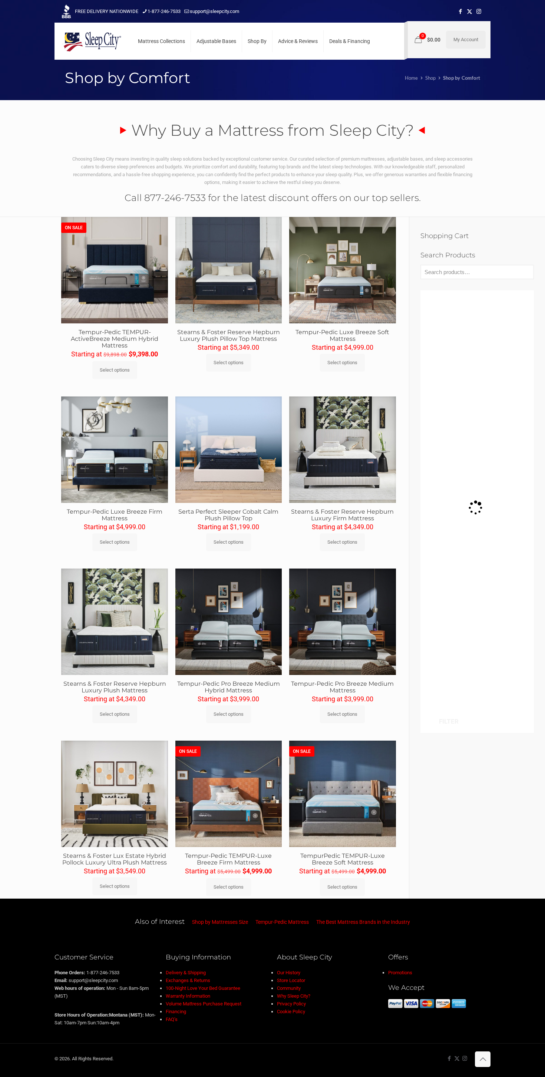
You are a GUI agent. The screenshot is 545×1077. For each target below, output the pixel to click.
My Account (465, 39)
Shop (430, 78)
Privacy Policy (291, 1004)
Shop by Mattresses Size (220, 922)
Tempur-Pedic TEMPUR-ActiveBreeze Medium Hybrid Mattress (114, 339)
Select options (115, 370)
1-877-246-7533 (164, 11)
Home (411, 78)
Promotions (400, 972)
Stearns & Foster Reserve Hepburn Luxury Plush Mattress (114, 687)
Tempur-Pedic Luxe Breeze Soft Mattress (342, 335)
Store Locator (291, 980)
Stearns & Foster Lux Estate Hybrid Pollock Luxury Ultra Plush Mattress (114, 859)
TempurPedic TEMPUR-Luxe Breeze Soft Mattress (342, 859)
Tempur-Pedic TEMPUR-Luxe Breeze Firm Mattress (228, 859)
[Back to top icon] (483, 1059)
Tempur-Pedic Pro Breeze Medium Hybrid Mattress (228, 687)
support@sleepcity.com (214, 11)
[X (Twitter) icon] (469, 11)
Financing (176, 1011)
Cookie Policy (291, 1011)
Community (289, 988)
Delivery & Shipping (186, 972)
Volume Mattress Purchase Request (203, 1004)
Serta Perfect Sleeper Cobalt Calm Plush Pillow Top (228, 515)
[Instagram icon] (479, 11)
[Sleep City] (91, 41)
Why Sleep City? (293, 996)
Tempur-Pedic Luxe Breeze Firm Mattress (114, 515)
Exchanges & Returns (188, 980)
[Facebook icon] (460, 11)
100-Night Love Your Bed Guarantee (203, 988)
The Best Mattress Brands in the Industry (363, 922)
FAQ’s (172, 1019)
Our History (288, 972)
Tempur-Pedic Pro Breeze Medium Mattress (342, 687)
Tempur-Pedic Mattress (282, 922)
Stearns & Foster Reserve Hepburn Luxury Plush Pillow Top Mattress (228, 335)
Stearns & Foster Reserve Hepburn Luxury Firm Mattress (342, 515)
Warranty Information (188, 996)
